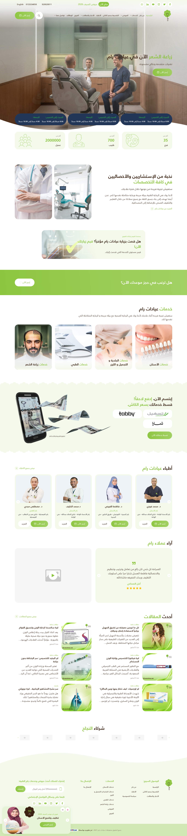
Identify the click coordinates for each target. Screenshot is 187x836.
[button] (5, 820)
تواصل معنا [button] (60, 15)
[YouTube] (153, 4)
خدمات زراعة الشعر (107, 804)
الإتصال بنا (87, 787)
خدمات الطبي (108, 799)
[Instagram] (159, 4)
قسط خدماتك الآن (160, 435)
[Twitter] (164, 4)
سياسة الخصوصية (129, 796)
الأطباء (98, 15)
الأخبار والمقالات (153, 796)
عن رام (142, 15)
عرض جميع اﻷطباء (27, 468)
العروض (111, 808)
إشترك (20, 788)
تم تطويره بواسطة (85, 830)
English (20, 4)
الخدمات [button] (134, 15)
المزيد (144, 523)
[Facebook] (170, 4)
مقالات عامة (135, 624)
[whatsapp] (142, 4)
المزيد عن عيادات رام (163, 208)
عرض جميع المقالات (27, 616)
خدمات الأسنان (108, 787)
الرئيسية (149, 15)
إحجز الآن (26, 15)
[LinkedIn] (147, 4)
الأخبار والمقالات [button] (88, 15)
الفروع (76, 15)
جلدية (56, 686)
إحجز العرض (48, 824)
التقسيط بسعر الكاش (111, 15)
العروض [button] (125, 15)
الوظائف (70, 15)
